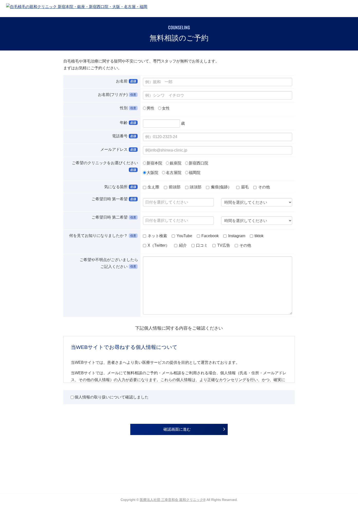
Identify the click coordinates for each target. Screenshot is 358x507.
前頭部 (174, 187)
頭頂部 (195, 187)
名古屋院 (173, 172)
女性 (166, 108)
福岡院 (194, 172)
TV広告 (223, 245)
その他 (263, 187)
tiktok (259, 236)
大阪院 (152, 172)
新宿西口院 (198, 163)
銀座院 (175, 163)
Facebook (209, 236)
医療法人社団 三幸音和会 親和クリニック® (173, 500)
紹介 (182, 245)
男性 (150, 108)
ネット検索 (157, 236)
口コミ (201, 245)
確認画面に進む (177, 429)
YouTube (184, 236)
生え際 (153, 187)
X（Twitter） (158, 245)
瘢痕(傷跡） (221, 187)
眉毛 (245, 187)
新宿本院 (154, 163)
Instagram (236, 236)
